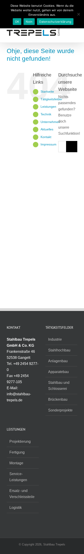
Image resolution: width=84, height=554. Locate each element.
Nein (29, 21)
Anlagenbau (58, 361)
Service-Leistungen (18, 477)
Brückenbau (57, 399)
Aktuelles (47, 129)
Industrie (55, 339)
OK (17, 21)
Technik (46, 114)
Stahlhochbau (59, 350)
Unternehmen (50, 122)
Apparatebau (58, 372)
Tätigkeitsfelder (51, 99)
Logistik (15, 507)
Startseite (47, 91)
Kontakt (46, 137)
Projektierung (20, 441)
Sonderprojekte (60, 410)
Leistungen (48, 106)
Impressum (48, 144)
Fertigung (17, 452)
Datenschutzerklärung (55, 21)
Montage (16, 463)
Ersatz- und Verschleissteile (21, 494)
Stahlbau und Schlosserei (58, 386)
